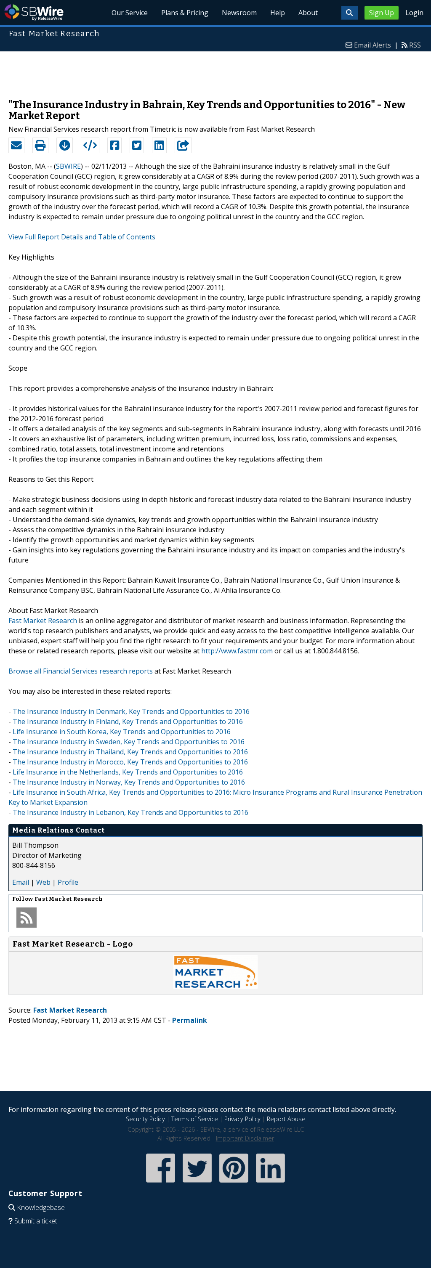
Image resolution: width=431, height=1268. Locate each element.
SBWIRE (68, 166)
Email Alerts (372, 45)
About (308, 12)
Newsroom (239, 12)
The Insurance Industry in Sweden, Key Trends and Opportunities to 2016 (129, 741)
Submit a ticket (35, 1221)
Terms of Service (194, 1119)
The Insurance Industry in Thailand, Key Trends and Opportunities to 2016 (130, 751)
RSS (415, 45)
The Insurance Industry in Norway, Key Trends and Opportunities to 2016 (129, 782)
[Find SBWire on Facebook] (160, 1183)
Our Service (130, 12)
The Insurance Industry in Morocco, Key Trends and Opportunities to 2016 (130, 762)
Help (277, 12)
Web (43, 882)
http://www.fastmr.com (237, 650)
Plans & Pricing (184, 12)
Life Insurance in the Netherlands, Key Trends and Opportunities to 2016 (128, 772)
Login (414, 12)
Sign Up (381, 12)
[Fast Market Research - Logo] (215, 986)
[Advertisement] (215, 71)
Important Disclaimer (245, 1138)
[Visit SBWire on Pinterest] (233, 1183)
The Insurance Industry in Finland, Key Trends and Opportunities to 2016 (128, 721)
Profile (68, 882)
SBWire (34, 12)
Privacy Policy (242, 1119)
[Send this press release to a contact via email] (16, 145)
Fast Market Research (42, 620)
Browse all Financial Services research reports (80, 671)
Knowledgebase (41, 1207)
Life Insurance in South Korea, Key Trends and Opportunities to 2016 (122, 731)
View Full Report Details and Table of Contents (81, 236)
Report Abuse (286, 1119)
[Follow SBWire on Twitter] (197, 1183)
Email (20, 882)
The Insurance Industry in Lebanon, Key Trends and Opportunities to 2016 (130, 812)
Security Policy (145, 1119)
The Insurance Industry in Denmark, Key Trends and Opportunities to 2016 (131, 711)
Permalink (189, 1020)
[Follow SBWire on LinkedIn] (270, 1183)
